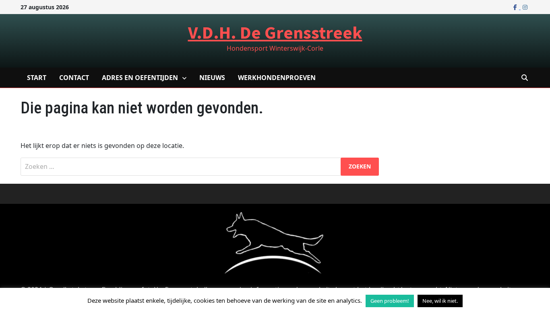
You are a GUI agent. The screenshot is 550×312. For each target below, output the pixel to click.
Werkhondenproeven (277, 77)
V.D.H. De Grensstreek (275, 32)
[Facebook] (516, 6)
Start (36, 77)
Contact (74, 77)
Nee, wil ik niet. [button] (440, 300)
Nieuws (212, 77)
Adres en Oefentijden (140, 77)
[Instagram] (525, 6)
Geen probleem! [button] (389, 300)
